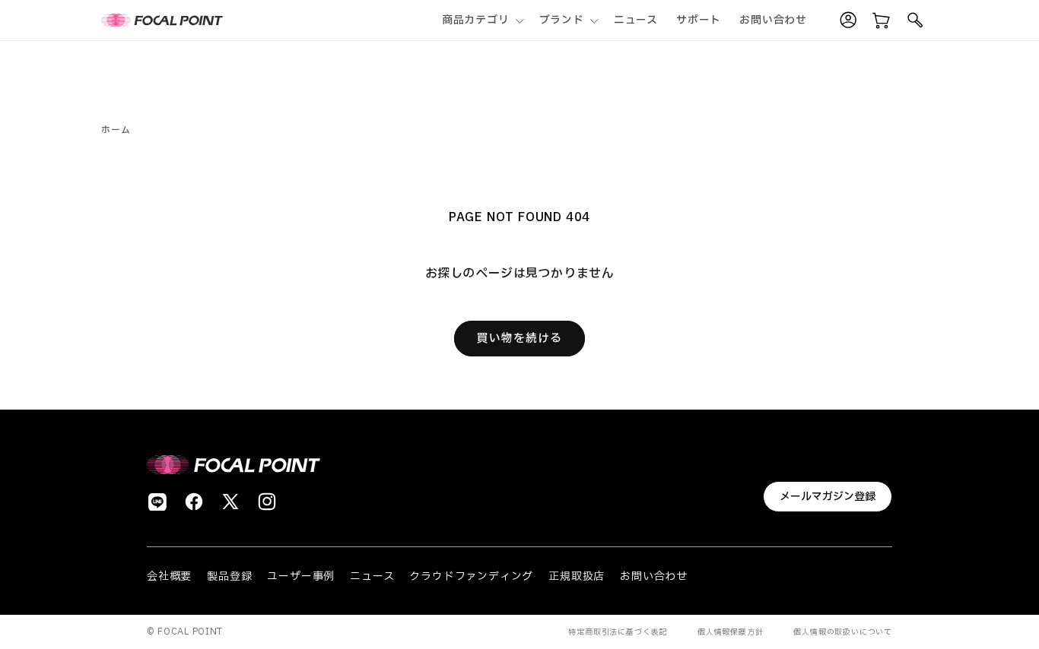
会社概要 (169, 576)
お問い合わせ (654, 576)
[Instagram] (267, 501)
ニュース (372, 576)
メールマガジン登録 (827, 497)
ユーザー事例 (301, 576)
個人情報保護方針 (730, 632)
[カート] (881, 20)
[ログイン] (848, 20)
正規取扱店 (576, 576)
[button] (481, 20)
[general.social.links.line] (157, 501)
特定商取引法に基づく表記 (617, 632)
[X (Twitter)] (230, 501)
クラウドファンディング (471, 576)
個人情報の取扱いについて (842, 632)
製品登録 (229, 576)
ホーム (115, 130)
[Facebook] (194, 501)
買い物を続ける (519, 338)
